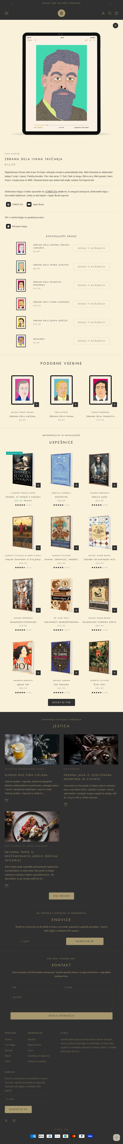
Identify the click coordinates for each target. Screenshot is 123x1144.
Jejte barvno (72, 769)
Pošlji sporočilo (61, 1016)
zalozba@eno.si (62, 3)
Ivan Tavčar (12, 153)
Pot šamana (61, 684)
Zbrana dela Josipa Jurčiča (50, 320)
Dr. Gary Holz (61, 618)
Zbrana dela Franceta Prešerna (47, 283)
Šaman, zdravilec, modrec (61, 559)
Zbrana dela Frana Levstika (51, 265)
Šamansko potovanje (23, 622)
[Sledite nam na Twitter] (6, 1120)
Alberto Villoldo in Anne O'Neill (23, 555)
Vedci (7, 1061)
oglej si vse (61, 702)
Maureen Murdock (23, 680)
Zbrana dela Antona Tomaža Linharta (51, 246)
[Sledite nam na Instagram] (14, 1120)
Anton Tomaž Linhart (22, 412)
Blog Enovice (34, 1045)
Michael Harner (61, 680)
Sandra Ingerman (99, 493)
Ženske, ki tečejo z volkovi (23, 497)
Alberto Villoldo (61, 555)
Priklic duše (99, 497)
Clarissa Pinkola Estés (23, 493)
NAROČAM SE (85, 941)
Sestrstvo (61, 497)
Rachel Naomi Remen (100, 555)
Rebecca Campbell (61, 493)
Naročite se (18, 1109)
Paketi (8, 1055)
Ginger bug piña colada (26, 775)
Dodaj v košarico (91, 248)
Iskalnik (31, 1039)
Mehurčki (39, 339)
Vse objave (61, 896)
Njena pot (23, 684)
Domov (8, 1039)
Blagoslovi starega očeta (100, 622)
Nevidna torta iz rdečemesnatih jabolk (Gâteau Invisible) (31, 856)
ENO (52, 930)
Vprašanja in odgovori (38, 1055)
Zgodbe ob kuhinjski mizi (100, 559)
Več (6, 799)
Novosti (8, 1050)
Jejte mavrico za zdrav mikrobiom (26, 846)
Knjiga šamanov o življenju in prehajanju (23, 559)
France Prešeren (101, 412)
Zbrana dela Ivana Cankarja (51, 302)
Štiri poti (100, 684)
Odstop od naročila (37, 1061)
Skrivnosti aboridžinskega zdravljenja (61, 622)
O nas (30, 1050)
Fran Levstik (61, 412)
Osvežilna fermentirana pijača (25, 769)
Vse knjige (10, 1045)
